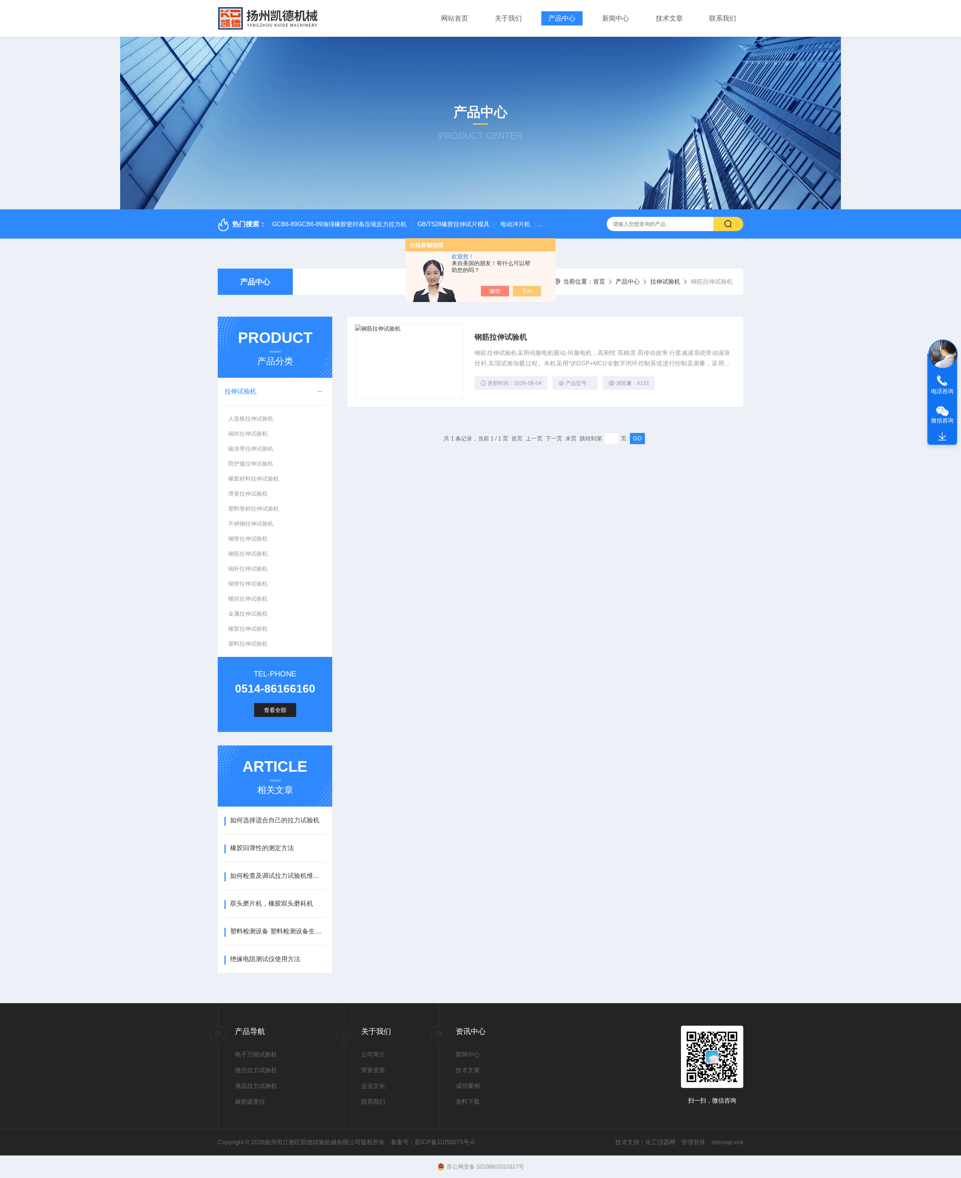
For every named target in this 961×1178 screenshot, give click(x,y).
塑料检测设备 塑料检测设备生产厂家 (277, 931)
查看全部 (275, 710)
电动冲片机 (515, 224)
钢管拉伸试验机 (248, 538)
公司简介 (373, 1054)
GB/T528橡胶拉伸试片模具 (453, 224)
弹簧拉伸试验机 (248, 493)
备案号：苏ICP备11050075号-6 (432, 1142)
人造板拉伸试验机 (250, 418)
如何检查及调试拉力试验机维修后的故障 (277, 875)
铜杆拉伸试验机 (248, 568)
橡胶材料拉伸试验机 (253, 478)
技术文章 (669, 18)
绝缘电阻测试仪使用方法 (265, 959)
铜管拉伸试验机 (248, 583)
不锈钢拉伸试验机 (250, 523)
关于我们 (508, 18)
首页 (599, 281)
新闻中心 (615, 18)
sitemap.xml (727, 1142)
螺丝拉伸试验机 (248, 598)
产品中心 (561, 18)
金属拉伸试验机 (248, 613)
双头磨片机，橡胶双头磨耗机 (271, 903)
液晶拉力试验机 (256, 1086)
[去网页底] (942, 436)
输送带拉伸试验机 (250, 448)
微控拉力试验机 (256, 1070)
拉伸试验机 (665, 281)
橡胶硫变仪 (250, 1101)
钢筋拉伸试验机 (248, 553)
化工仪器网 (660, 1142)
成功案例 (468, 1086)
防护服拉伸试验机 (250, 463)
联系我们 (722, 18)
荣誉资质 (373, 1070)
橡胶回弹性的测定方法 (262, 848)
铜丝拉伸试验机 (248, 433)
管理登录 (693, 1142)
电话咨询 (942, 391)
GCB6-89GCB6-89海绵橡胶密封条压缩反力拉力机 (339, 224)
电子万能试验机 (256, 1054)
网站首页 (454, 18)
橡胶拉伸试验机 (248, 628)
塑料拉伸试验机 (248, 643)
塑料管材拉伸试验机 (253, 508)
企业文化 (373, 1086)
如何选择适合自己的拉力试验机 (274, 820)
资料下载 (468, 1101)
